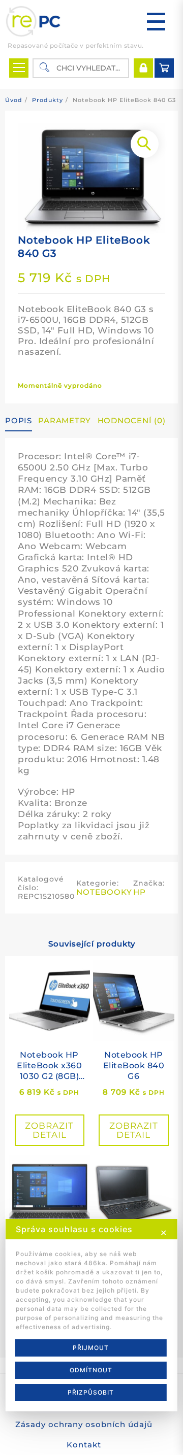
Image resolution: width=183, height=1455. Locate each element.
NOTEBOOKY (104, 892)
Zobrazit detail (49, 1130)
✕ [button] (163, 1233)
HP (139, 892)
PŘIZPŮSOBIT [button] (91, 1392)
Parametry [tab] (64, 420)
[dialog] (91, 1315)
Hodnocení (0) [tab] (132, 420)
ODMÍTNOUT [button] (91, 1370)
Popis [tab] (18, 420)
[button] (145, 144)
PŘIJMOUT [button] (91, 1347)
